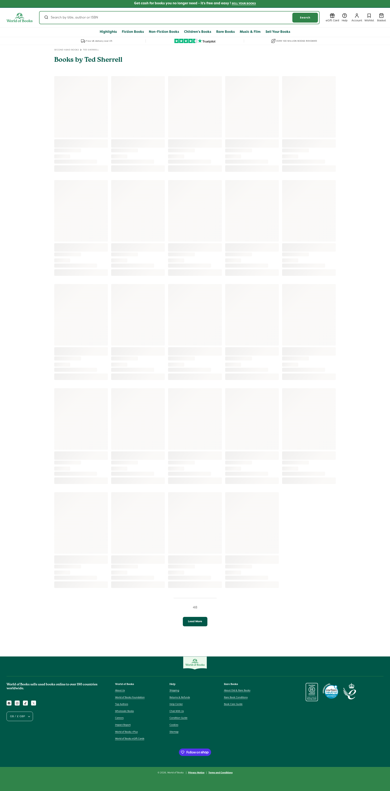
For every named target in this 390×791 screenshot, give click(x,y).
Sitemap (174, 732)
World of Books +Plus (126, 732)
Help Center (176, 704)
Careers (119, 718)
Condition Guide (179, 718)
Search (305, 17)
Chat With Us (177, 711)
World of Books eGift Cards (129, 738)
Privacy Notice (196, 772)
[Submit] (46, 17)
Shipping (174, 690)
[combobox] (179, 17)
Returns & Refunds (180, 697)
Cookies (174, 725)
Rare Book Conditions (236, 697)
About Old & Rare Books (237, 690)
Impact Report (123, 725)
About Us (120, 690)
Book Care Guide (233, 704)
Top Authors (121, 704)
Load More (195, 621)
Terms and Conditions (220, 772)
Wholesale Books (124, 711)
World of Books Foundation (130, 697)
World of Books (175, 772)
